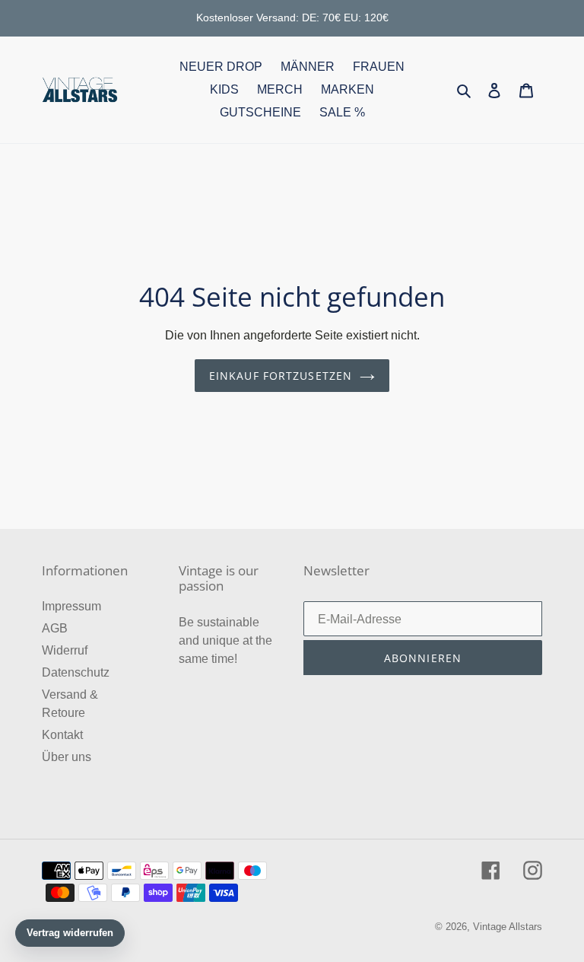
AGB (55, 628)
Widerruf (64, 650)
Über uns (66, 756)
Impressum (71, 606)
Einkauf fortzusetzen (280, 375)
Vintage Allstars (507, 926)
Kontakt (62, 734)
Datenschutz (76, 672)
